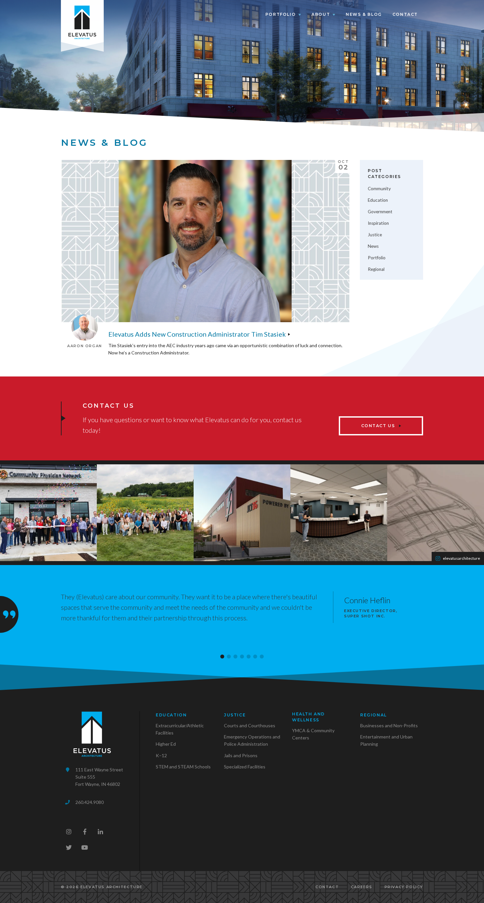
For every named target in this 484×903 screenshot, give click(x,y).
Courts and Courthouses (249, 725)
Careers (361, 887)
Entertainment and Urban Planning (386, 740)
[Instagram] (69, 831)
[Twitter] (69, 847)
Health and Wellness (308, 716)
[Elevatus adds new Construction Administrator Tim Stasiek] (205, 241)
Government (380, 211)
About (320, 14)
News (373, 246)
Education (378, 200)
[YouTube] (85, 847)
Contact (405, 14)
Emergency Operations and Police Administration (252, 740)
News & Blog (364, 14)
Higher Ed (166, 744)
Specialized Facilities (244, 766)
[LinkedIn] (100, 831)
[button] (222, 656)
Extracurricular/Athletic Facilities (180, 729)
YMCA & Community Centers (313, 734)
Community (379, 188)
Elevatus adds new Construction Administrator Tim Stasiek (197, 334)
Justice (375, 234)
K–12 (161, 755)
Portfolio (280, 14)
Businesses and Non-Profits (389, 725)
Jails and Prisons (240, 755)
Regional (376, 269)
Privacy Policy (404, 887)
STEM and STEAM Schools (183, 766)
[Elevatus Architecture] (82, 21)
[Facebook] (85, 831)
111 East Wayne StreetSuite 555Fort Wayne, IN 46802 (99, 777)
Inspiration (378, 223)
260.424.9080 (89, 802)
